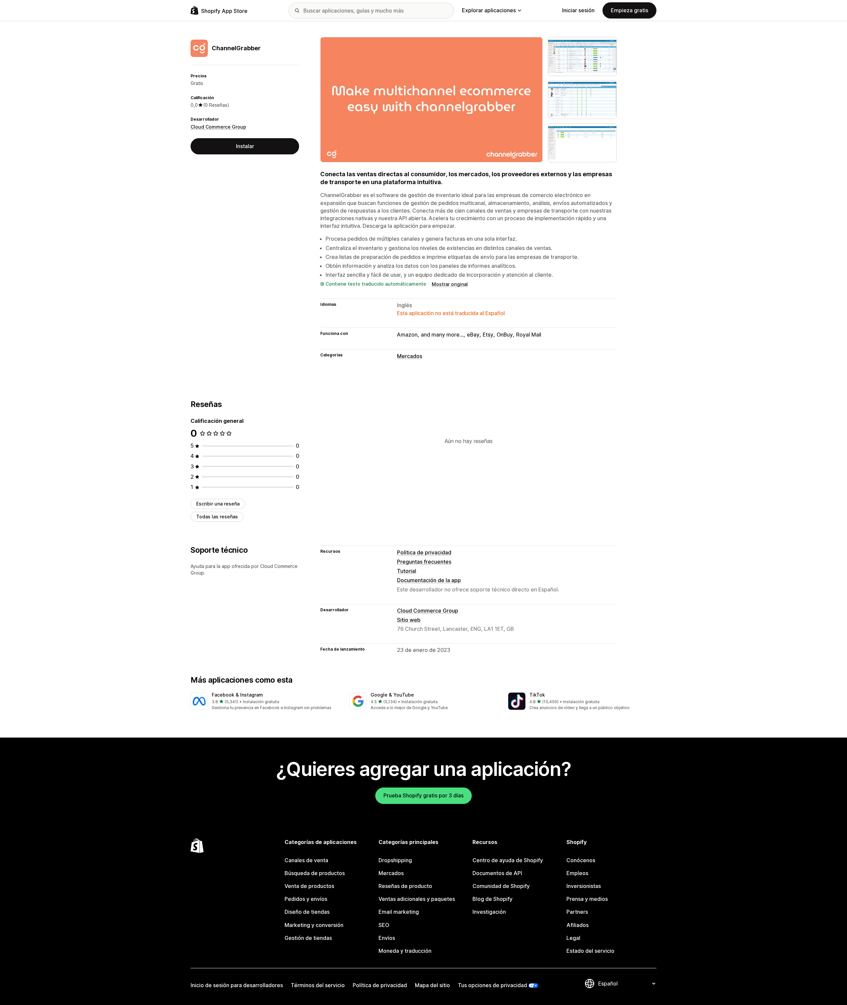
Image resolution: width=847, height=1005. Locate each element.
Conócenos (580, 860)
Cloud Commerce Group (218, 127)
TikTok (537, 695)
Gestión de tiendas (308, 938)
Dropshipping (395, 860)
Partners (577, 911)
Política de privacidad (424, 552)
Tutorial (406, 571)
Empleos (577, 873)
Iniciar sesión (578, 10)
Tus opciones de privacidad (492, 985)
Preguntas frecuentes (424, 561)
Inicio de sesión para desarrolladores (237, 985)
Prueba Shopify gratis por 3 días (423, 795)
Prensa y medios (587, 899)
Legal (573, 938)
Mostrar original (450, 284)
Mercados (409, 356)
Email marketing (399, 911)
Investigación (489, 911)
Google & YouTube (392, 695)
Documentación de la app (429, 580)
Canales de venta (306, 860)
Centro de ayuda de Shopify (507, 860)
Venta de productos (309, 886)
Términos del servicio (318, 985)
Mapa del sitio (432, 985)
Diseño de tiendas (307, 911)
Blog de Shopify (492, 899)
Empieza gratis (629, 10)
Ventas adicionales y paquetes (417, 899)
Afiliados (577, 925)
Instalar (245, 146)
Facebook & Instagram (237, 695)
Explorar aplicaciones (489, 10)
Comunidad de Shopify (501, 886)
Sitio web (409, 620)
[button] (265, 702)
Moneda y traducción (405, 950)
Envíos (387, 938)
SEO (384, 925)
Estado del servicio (590, 950)
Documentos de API (497, 873)
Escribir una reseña (218, 503)
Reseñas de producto (405, 886)
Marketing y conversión (314, 925)
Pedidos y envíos (306, 899)
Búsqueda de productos (315, 873)
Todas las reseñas (217, 516)
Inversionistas (583, 886)
